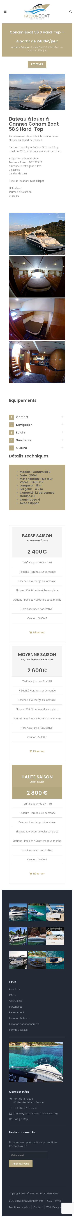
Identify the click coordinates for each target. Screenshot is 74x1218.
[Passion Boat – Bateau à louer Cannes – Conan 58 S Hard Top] (37, 234)
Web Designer (54, 1207)
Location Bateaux (19, 1018)
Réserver (39, 632)
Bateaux (25, 47)
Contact (38, 1207)
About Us (14, 989)
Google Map (20, 1119)
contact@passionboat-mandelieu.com (35, 1113)
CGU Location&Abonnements (26, 1200)
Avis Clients (15, 1000)
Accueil (14, 47)
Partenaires (15, 1006)
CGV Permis (54, 1200)
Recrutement (16, 1012)
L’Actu (12, 995)
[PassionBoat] (37, 12)
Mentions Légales (19, 1207)
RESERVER (37, 64)
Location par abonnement (24, 1024)
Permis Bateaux (18, 1029)
